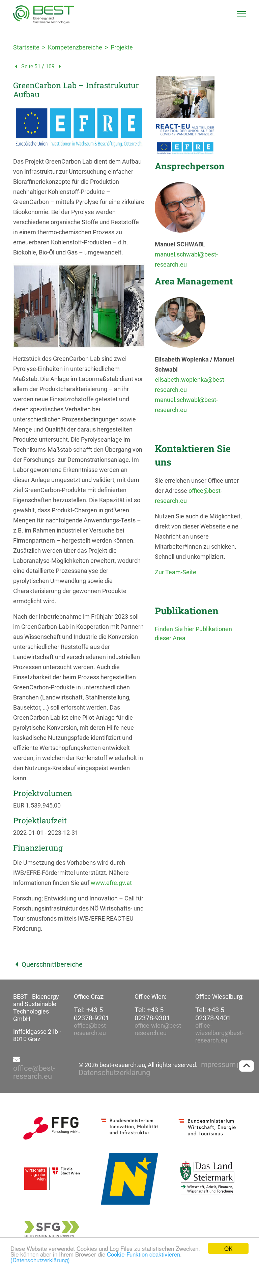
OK (228, 1248)
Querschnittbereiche (52, 964)
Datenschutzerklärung (114, 1073)
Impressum (217, 1065)
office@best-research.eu (91, 1029)
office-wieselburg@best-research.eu (219, 1033)
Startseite (26, 47)
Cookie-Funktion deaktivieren (143, 1254)
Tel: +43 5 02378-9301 (152, 1014)
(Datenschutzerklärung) (40, 1260)
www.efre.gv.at (111, 882)
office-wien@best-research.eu (159, 1029)
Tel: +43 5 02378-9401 (213, 1014)
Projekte (122, 47)
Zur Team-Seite (175, 572)
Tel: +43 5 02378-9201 (91, 1014)
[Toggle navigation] (241, 13)
